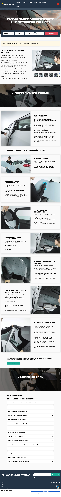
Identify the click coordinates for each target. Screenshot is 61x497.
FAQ (2, 484)
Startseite (18, 2)
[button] (58, 4)
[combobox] (8, 33)
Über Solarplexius (33, 2)
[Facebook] (51, 483)
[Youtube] (56, 483)
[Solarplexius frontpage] (8, 4)
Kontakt (17, 6)
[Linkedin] (59, 483)
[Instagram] (53, 483)
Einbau (24, 2)
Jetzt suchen (52, 33)
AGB (2, 486)
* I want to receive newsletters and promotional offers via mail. (47, 477)
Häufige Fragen (42, 2)
